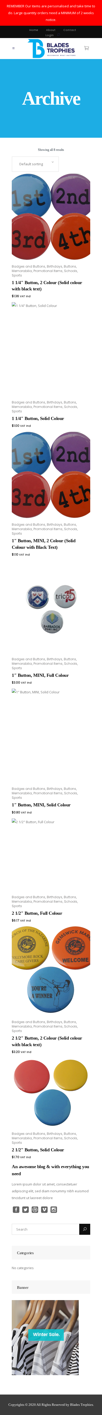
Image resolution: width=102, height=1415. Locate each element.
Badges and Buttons (28, 266)
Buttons (70, 266)
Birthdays (54, 266)
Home (33, 30)
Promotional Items (48, 271)
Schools (70, 271)
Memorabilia (22, 271)
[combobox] (35, 164)
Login (50, 35)
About (50, 30)
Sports (17, 275)
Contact (69, 30)
